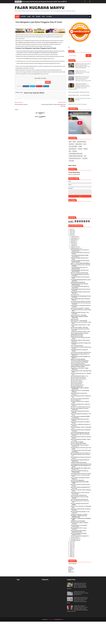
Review (38, 16)
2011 (71, 229)
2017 (71, 543)
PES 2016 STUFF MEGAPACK (77, 480)
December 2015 (75, 540)
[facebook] (85, 1)
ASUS (74, 141)
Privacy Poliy (71, 568)
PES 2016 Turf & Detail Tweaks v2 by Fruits (80, 406)
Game (29, 16)
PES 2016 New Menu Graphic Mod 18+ (79, 499)
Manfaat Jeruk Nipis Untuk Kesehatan (79, 272)
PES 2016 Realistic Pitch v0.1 (77, 385)
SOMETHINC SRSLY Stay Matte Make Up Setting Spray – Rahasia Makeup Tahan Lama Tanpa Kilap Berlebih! (77, 586)
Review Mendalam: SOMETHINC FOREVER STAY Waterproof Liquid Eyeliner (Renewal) (45, 1)
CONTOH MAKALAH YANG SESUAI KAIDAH (80, 365)
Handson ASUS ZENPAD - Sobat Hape (79, 327)
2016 (71, 541)
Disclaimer (70, 569)
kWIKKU (85, 148)
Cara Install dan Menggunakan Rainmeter (80, 432)
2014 (71, 233)
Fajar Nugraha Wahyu (39, 7)
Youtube (71, 160)
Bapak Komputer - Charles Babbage (79, 320)
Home (17, 16)
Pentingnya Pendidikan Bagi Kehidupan (80, 360)
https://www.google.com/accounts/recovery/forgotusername (43, 52)
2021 (71, 549)
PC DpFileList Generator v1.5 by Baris (79, 514)
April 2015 (73, 241)
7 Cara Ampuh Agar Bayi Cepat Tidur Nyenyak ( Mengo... (79, 268)
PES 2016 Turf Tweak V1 (76, 380)
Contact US (70, 571)
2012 (71, 230)
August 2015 (74, 247)
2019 (71, 546)
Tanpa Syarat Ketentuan (75, 156)
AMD (70, 141)
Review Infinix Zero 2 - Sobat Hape (78, 315)
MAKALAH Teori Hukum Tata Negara (77, 104)
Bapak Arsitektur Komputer (77, 336)
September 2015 (75, 248)
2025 (71, 555)
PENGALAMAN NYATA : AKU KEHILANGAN (79, 95)
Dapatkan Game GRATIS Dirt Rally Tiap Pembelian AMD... (79, 471)
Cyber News (78, 144)
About (69, 570)
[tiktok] (87, 1)
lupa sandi (37, 73)
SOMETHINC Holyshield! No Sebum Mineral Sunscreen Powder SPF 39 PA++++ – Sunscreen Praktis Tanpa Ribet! (77, 600)
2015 (71, 235)
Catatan (23, 16)
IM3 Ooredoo (72, 148)
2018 (71, 544)
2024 (71, 553)
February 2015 (74, 238)
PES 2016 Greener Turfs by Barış (78, 377)
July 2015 (73, 245)
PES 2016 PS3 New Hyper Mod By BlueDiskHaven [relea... (78, 531)
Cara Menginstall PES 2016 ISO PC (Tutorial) (81, 473)
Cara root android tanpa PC (77, 345)
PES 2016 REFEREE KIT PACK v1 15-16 (79, 376)
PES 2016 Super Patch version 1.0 (78, 379)
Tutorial (49, 16)
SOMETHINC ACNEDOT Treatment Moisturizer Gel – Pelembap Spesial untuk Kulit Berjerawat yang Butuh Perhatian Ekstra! (79, 86)
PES (33, 16)
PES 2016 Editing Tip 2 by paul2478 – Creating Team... (79, 526)
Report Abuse (72, 165)
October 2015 (74, 537)
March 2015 (74, 239)
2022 (71, 550)
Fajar (63, 619)
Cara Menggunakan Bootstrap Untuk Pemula (81, 464)
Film (43, 16)
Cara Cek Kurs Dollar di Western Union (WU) (80, 301)
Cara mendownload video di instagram (79, 333)
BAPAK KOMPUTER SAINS (77, 334)
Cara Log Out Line (75, 294)
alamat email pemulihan (51, 42)
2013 (71, 232)
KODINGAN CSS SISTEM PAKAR (78, 521)
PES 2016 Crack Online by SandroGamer (80, 398)
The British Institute (75, 158)
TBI (85, 156)
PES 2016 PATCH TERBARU (77, 442)
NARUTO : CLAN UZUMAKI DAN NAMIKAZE (80, 263)
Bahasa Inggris (81, 141)
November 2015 (75, 539)
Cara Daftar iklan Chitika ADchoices (79, 495)
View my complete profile (74, 174)
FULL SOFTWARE (73, 146)
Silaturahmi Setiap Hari (75, 153)
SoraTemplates (50, 619)
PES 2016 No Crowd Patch (77, 382)
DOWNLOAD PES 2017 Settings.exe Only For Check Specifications (82, 72)
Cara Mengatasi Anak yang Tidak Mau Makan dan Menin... (79, 284)
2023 (71, 552)
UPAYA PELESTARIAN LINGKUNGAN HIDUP (79, 92)
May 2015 (73, 242)
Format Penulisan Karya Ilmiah (78, 363)
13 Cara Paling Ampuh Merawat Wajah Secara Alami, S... (79, 256)
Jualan (80, 148)
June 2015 (73, 244)
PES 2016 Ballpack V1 (76, 400)
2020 (71, 547)
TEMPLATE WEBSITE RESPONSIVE (79, 462)
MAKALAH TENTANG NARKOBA (78, 359)
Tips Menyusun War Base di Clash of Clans (80, 331)
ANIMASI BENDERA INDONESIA (78, 282)
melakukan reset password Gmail (25, 42)
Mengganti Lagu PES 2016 (77, 386)
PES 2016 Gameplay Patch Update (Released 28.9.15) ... (79, 534)
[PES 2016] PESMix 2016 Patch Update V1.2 (81, 453)
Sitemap (70, 567)
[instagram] (90, 1)
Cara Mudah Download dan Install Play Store (81, 352)
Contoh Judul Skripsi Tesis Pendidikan (79, 362)
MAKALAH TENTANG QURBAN (78, 366)
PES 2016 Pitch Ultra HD (76, 383)
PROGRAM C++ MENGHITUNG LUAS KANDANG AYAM (79, 516)
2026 (71, 556)
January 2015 (74, 236)
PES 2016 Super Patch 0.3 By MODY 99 (80, 536)
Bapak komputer (74, 319)
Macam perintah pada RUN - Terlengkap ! (80, 308)
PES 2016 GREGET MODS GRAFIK (78, 443)
